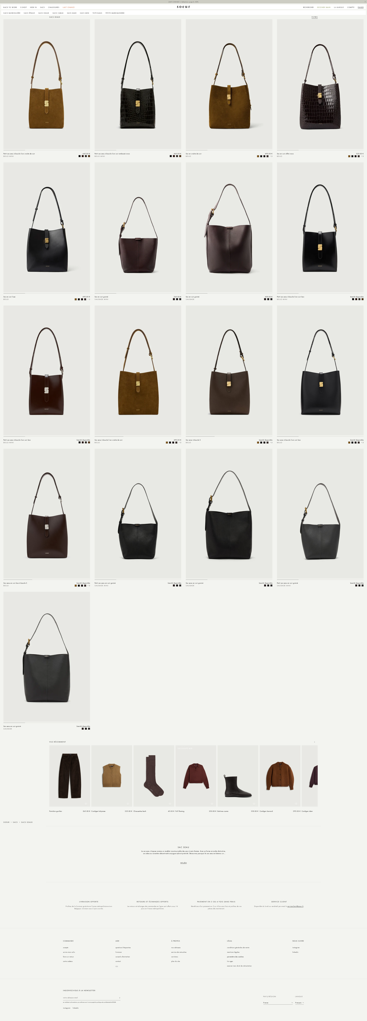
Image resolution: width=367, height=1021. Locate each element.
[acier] (180, 299)
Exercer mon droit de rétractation (239, 966)
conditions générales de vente (238, 947)
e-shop (24, 7)
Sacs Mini (84, 13)
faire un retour (68, 957)
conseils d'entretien (123, 957)
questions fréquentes (123, 947)
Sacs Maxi (72, 13)
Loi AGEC (230, 961)
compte (65, 947)
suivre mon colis (69, 952)
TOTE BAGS (97, 13)
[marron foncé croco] (264, 156)
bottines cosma (222, 811)
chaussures (53, 7)
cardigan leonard (266, 811)
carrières (174, 957)
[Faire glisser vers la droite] (314, 742)
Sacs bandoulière (11, 13)
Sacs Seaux (43, 13)
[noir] (80, 156)
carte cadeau (68, 961)
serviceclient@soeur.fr (295, 906)
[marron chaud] (83, 156)
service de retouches (179, 952)
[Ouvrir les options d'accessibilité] (117, 966)
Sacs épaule (29, 13)
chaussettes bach (139, 811)
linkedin (295, 952)
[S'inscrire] (119, 997)
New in (33, 7)
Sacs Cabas (58, 13)
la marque (339, 7)
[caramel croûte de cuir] (89, 156)
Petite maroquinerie (115, 13)
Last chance (69, 7)
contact (118, 961)
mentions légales (233, 952)
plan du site (175, 961)
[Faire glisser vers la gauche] (308, 742)
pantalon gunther (55, 811)
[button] (23, 7)
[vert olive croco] (86, 156)
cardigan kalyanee (98, 811)
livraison (119, 952)
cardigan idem (307, 811)
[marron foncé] (174, 299)
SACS (15, 822)
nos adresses (175, 947)
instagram (296, 947)
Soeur (6, 822)
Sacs (42, 7)
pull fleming (179, 811)
